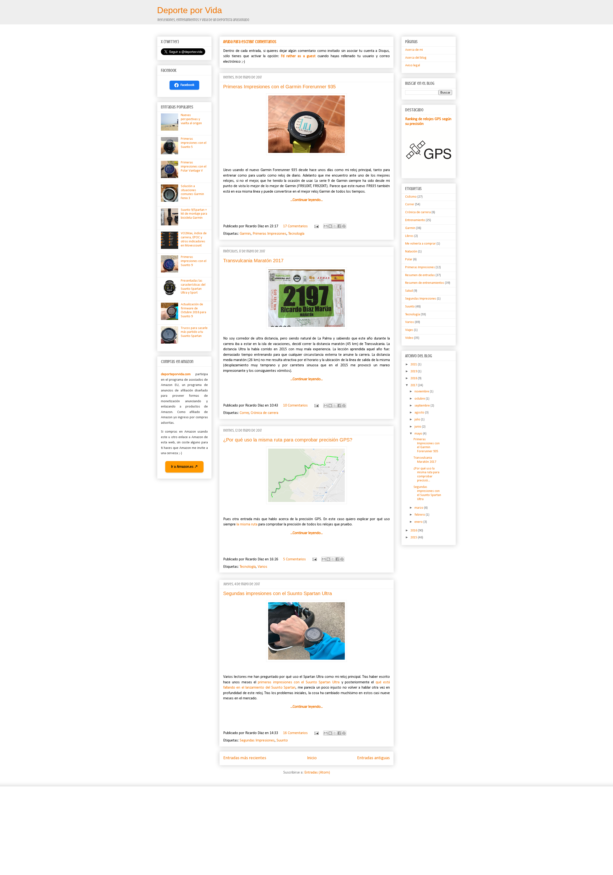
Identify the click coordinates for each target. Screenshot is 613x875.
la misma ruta (247, 524)
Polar (408, 259)
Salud (409, 291)
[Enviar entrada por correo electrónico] (316, 226)
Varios (262, 567)
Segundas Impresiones (257, 740)
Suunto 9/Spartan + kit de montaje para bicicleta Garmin (194, 214)
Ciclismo (411, 197)
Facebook (187, 85)
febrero (420, 515)
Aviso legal (412, 65)
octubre (420, 399)
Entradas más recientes (244, 758)
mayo (418, 433)
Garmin (245, 234)
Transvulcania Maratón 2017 (253, 260)
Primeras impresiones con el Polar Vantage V (193, 167)
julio (417, 419)
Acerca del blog (415, 58)
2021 (414, 364)
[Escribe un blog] (330, 226)
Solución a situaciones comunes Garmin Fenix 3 (192, 192)
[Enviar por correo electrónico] (325, 226)
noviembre (422, 391)
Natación (411, 251)
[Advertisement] (300, 827)
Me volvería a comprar (420, 243)
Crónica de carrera (264, 413)
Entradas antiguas (373, 758)
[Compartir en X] (334, 226)
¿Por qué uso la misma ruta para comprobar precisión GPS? (287, 439)
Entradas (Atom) (317, 773)
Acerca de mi (414, 50)
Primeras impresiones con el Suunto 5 (193, 143)
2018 (414, 378)
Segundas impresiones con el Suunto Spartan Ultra (277, 593)
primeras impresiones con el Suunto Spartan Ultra (299, 682)
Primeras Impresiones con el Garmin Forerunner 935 (279, 86)
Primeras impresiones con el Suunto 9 (193, 261)
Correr (244, 413)
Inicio (312, 758)
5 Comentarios (294, 559)
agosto (419, 412)
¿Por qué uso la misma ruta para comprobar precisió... (426, 474)
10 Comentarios (295, 405)
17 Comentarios (295, 226)
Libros (409, 236)
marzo (419, 508)
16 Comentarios (295, 733)
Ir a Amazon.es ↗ (184, 467)
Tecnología (296, 234)
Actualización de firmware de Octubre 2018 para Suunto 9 (193, 310)
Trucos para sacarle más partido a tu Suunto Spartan (194, 332)
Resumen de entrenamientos (424, 283)
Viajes (409, 330)
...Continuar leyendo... (306, 200)
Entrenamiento (415, 220)
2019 (414, 371)
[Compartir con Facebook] (339, 226)
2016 (414, 530)
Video (409, 338)
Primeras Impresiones (269, 234)
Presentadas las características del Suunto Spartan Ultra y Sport (193, 287)
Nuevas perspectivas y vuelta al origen (191, 119)
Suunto (282, 740)
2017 (414, 385)
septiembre (422, 405)
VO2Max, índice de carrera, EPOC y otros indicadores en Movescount (194, 239)
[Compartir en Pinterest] (343, 226)
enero (418, 522)
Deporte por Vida (189, 10)
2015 (414, 537)
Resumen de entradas (420, 275)
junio (418, 427)
